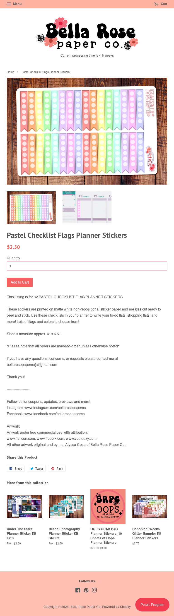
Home (10, 72)
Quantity (13, 257)
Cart (163, 3)
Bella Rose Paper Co (85, 606)
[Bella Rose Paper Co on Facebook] (77, 591)
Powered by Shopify (116, 606)
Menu (17, 3)
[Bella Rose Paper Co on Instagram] (94, 591)
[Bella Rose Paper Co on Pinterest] (86, 591)
